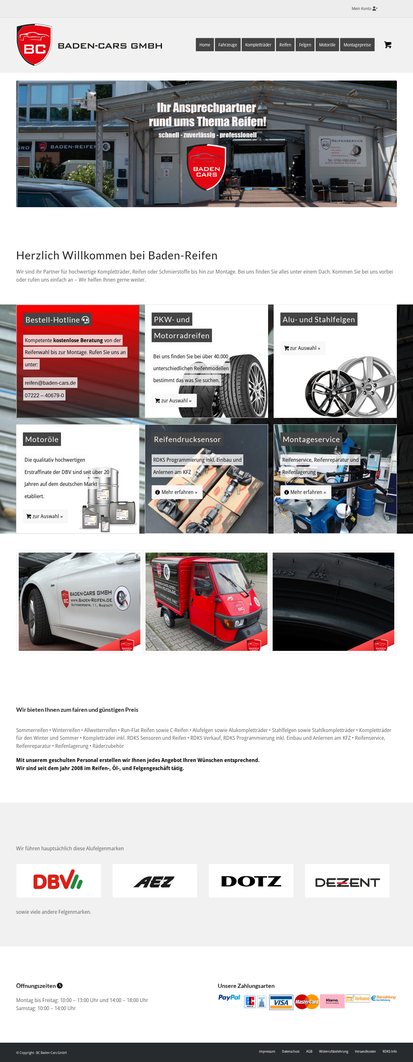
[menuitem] (363, 8)
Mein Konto (362, 8)
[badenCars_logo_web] (92, 46)
